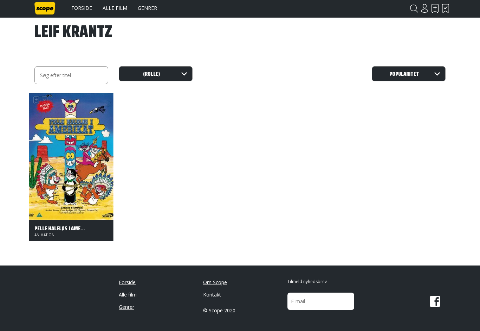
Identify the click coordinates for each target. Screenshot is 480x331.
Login (424, 8)
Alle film (115, 8)
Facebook (435, 301)
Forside (81, 8)
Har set (445, 8)
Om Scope (215, 282)
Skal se (435, 8)
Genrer (147, 8)
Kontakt (212, 294)
